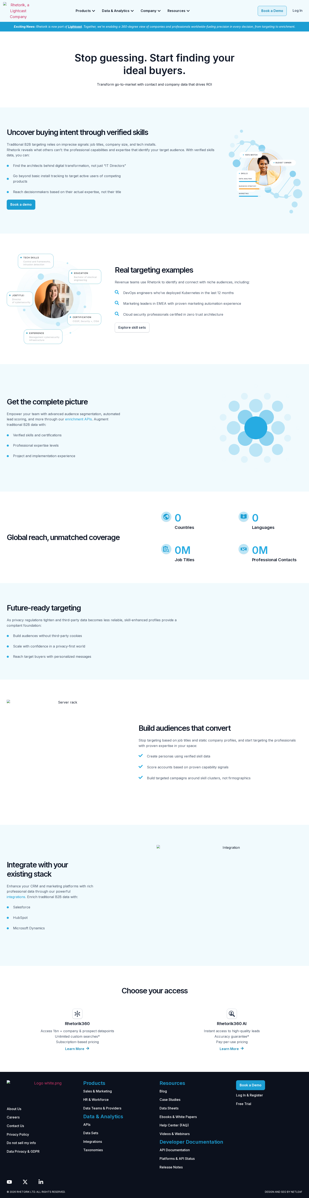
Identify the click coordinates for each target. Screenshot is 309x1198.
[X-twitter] (25, 1182)
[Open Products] (93, 11)
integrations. (16, 897)
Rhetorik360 (77, 1023)
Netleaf (296, 1191)
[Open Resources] (188, 11)
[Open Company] (159, 11)
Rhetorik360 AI (232, 1023)
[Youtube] (9, 1182)
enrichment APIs (78, 419)
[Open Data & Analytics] (132, 11)
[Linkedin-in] (41, 1182)
